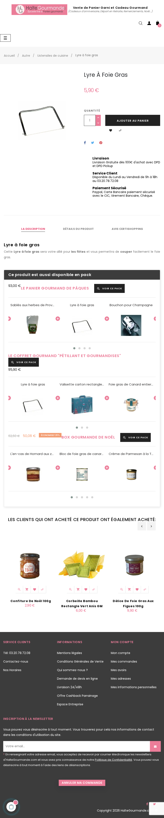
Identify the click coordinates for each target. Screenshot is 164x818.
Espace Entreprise (70, 704)
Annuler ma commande (82, 783)
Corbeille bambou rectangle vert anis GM (81, 603)
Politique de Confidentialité (113, 760)
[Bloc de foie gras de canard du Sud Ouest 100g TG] (82, 474)
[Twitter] (154, 804)
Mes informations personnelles (134, 687)
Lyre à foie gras (82, 305)
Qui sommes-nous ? (72, 670)
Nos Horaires (12, 670)
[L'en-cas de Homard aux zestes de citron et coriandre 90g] (32, 474)
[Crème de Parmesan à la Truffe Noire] (131, 474)
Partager (85, 143)
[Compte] (149, 24)
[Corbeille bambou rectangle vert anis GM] (82, 564)
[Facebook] (147, 804)
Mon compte (120, 653)
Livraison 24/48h (69, 687)
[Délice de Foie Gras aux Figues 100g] (133, 564)
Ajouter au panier (133, 121)
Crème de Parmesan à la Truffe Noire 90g (131, 454)
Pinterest (100, 143)
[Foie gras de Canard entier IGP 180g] (131, 405)
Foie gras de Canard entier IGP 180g (131, 384)
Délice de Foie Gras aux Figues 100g (133, 603)
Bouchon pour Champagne (131, 305)
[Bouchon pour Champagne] (131, 325)
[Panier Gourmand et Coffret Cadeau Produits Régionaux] (40, 9)
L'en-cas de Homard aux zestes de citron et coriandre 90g (32, 454)
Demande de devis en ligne (77, 678)
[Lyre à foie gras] (82, 325)
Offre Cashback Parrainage (77, 696)
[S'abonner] (155, 746)
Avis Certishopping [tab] (127, 229)
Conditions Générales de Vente (80, 661)
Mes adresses (121, 678)
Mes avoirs (118, 670)
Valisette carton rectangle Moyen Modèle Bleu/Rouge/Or (82, 384)
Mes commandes (124, 661)
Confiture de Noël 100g (30, 601)
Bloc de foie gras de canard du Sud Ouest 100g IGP (82, 454)
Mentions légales (69, 653)
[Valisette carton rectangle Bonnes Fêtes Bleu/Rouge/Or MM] (82, 405)
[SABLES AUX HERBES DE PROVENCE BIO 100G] (32, 325)
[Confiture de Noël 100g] (30, 564)
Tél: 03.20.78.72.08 (16, 653)
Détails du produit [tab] (78, 229)
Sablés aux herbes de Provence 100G (32, 305)
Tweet (92, 143)
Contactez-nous (15, 661)
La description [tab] (33, 229)
